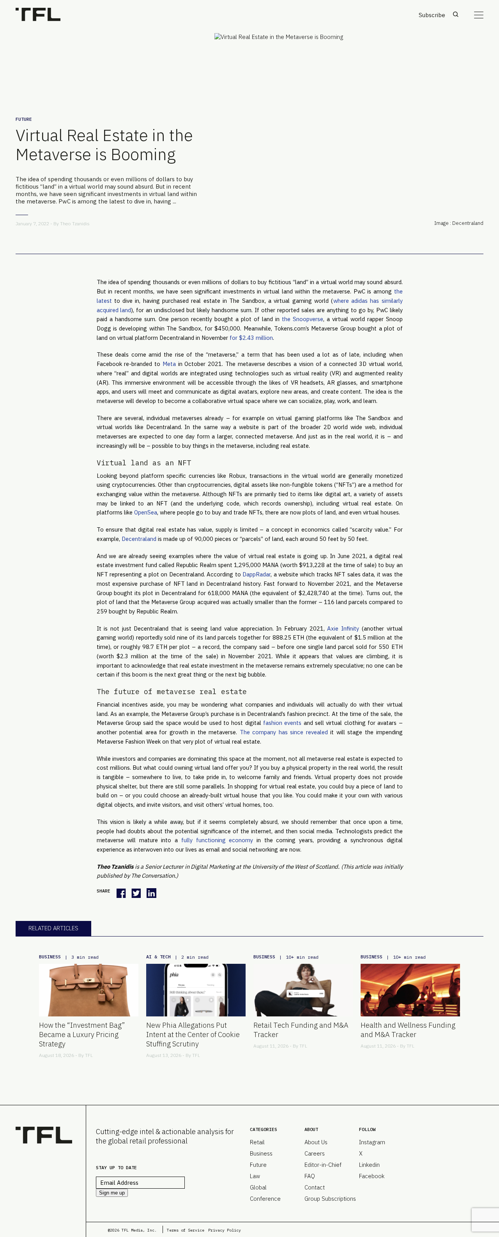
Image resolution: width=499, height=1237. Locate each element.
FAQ (309, 1176)
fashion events (282, 722)
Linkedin (369, 1164)
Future (24, 119)
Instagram (372, 1142)
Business (50, 957)
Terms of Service (185, 1230)
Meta (169, 364)
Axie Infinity (343, 628)
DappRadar (256, 574)
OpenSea (145, 512)
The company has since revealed (284, 732)
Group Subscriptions (330, 1198)
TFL (89, 1055)
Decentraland (139, 539)
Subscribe (432, 15)
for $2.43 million (251, 337)
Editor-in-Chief (323, 1164)
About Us (315, 1142)
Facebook (371, 1176)
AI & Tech (158, 957)
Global (258, 1187)
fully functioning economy (217, 840)
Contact (314, 1187)
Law (255, 1176)
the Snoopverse (302, 319)
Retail (257, 1142)
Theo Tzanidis (75, 223)
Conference (265, 1198)
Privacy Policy (224, 1230)
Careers (314, 1153)
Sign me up (112, 1193)
